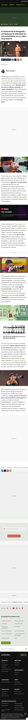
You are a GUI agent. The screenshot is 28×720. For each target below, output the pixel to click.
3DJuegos (16, 662)
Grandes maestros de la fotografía (19, 634)
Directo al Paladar (6, 682)
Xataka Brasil (5, 705)
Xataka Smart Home (6, 669)
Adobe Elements (6, 638)
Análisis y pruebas (6, 621)
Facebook (13, 60)
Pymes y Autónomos (19, 693)
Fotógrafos (4, 623)
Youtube (13, 608)
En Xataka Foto (6, 334)
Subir (22, 655)
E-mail (21, 60)
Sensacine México (18, 705)
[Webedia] (24, 1)
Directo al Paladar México (6, 710)
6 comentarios (6, 59)
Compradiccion (5, 695)
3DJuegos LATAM (18, 703)
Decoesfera (4, 693)
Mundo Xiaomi (5, 671)
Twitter (15, 60)
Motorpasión (17, 682)
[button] (11, 71)
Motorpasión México (19, 709)
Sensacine (16, 672)
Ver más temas (6, 643)
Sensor (16, 24)
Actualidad (9, 467)
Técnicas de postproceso (5, 627)
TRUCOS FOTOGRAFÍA (21, 4)
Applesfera (4, 667)
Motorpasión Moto (18, 684)
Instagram (16, 608)
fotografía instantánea (8, 293)
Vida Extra (16, 665)
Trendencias (4, 691)
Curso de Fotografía (19, 631)
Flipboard (18, 60)
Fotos (11, 24)
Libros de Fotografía (6, 631)
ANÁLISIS (12, 4)
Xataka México (5, 703)
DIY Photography (18, 224)
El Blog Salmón (17, 691)
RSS (19, 608)
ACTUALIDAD (4, 4)
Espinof (16, 674)
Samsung (5, 24)
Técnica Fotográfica (6, 633)
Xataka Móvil (5, 665)
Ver (15, 536)
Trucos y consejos (19, 621)
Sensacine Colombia (19, 707)
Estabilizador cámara (17, 602)
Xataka (3, 662)
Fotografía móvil (18, 623)
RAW (15, 638)
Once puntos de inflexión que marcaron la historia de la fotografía (14, 337)
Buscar (26, 648)
